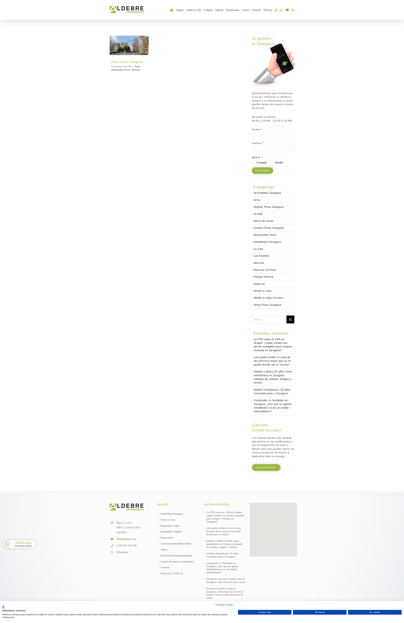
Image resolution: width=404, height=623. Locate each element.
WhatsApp (122, 552)
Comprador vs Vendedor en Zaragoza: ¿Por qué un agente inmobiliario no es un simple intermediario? (222, 568)
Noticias (129, 50)
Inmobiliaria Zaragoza (267, 241)
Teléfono (258, 143)
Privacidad (220, 605)
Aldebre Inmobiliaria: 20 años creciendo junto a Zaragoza (222, 555)
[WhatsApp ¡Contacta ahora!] (7, 544)
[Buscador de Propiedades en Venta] (292, 10)
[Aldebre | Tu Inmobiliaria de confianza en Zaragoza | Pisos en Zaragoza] (172, 10)
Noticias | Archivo (265, 269)
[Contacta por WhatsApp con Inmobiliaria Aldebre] (281, 10)
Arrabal (258, 213)
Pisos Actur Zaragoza (129, 41)
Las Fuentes (261, 255)
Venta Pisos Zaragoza (267, 304)
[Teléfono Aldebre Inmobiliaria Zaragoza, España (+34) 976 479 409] (275, 10)
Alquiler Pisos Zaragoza (269, 206)
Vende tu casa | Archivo (268, 297)
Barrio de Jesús (264, 220)
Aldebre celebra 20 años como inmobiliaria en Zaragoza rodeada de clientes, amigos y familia (224, 544)
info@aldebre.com (126, 539)
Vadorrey (259, 283)
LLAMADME (262, 170)
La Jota (258, 248)
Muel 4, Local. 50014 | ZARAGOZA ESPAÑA (128, 527)
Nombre (257, 129)
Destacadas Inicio (132, 47)
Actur (118, 47)
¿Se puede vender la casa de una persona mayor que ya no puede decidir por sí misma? (272, 361)
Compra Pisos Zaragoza (269, 227)
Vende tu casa (263, 290)
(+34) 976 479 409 (126, 545)
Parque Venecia (263, 276)
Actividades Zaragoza (267, 192)
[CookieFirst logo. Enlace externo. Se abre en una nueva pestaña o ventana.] (3, 607)
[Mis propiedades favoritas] (287, 10)
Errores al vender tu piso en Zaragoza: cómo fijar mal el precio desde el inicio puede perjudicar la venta (224, 593)
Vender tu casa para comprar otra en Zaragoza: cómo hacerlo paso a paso (225, 580)
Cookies (229, 605)
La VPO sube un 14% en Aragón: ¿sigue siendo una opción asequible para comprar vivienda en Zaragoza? (225, 517)
